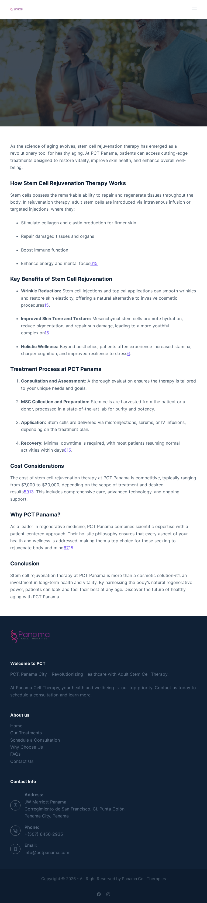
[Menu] (194, 9)
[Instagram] (108, 894)
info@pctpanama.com (47, 852)
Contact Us (21, 761)
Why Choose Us (26, 747)
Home (16, 725)
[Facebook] (99, 894)
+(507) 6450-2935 (44, 834)
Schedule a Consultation (35, 740)
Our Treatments (26, 732)
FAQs (15, 754)
